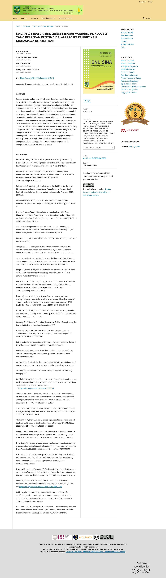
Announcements (65, 18)
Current (24, 18)
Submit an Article (128, 72)
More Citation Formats (93, 148)
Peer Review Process (129, 75)
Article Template (127, 60)
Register (142, 2)
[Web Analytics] (124, 146)
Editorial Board (127, 32)
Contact (124, 41)
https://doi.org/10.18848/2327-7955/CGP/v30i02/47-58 (40, 487)
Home (15, 18)
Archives (34, 18)
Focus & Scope (127, 38)
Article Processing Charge (131, 78)
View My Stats (134, 146)
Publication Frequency (129, 81)
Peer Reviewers (127, 35)
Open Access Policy (128, 84)
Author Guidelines (128, 63)
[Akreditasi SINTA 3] (135, 125)
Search (148, 18)
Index (123, 47)
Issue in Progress (48, 18)
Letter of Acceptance (129, 89)
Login (150, 2)
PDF (88, 101)
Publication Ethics (128, 69)
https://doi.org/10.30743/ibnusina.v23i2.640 (37, 78)
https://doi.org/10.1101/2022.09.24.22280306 (36, 388)
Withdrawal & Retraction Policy (133, 87)
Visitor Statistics (127, 44)
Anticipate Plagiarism (129, 66)
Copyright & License (129, 92)
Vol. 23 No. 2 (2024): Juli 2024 (43, 26)
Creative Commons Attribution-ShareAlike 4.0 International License (97, 192)
